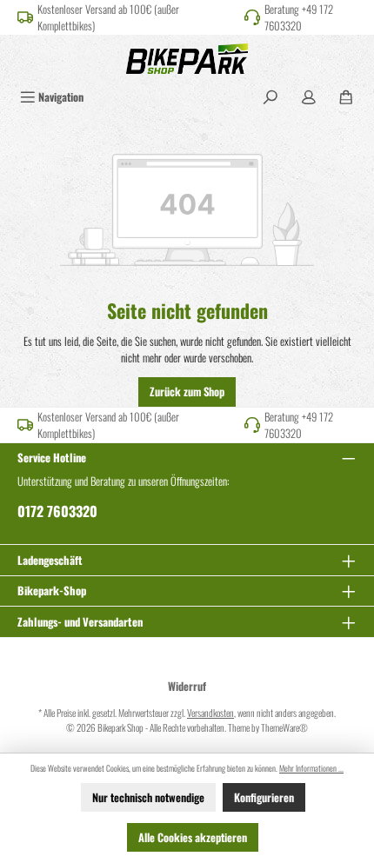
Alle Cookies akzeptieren (192, 837)
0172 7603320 (57, 511)
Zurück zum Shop (187, 391)
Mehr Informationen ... (311, 768)
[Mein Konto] (309, 97)
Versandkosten (210, 713)
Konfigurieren (264, 797)
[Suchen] (270, 97)
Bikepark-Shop (51, 590)
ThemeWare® (284, 727)
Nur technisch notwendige (148, 797)
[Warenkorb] (346, 97)
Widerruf (187, 686)
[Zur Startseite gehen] (187, 58)
